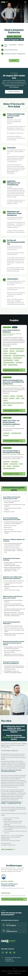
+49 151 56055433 (14, 87)
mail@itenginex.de (9, 85)
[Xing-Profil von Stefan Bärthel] (10, 952)
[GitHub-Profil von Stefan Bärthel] (2, 952)
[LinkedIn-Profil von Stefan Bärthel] (14, 952)
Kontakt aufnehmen (14, 91)
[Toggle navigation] (25, 2)
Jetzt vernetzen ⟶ (8, 849)
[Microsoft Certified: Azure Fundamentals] (3, 876)
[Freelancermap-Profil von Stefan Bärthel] (6, 952)
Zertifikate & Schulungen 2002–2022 (12, 899)
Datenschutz (17, 973)
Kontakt (14, 60)
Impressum (10, 973)
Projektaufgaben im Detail (11, 370)
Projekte (9, 869)
